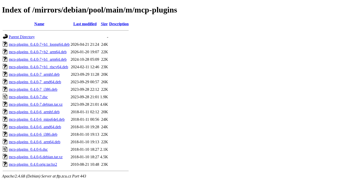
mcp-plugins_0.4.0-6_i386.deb (33, 134)
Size (104, 24)
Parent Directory (22, 37)
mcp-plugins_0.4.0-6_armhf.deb (34, 112)
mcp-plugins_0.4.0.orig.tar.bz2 (33, 164)
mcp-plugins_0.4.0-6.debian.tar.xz (36, 157)
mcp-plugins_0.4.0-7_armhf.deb (34, 74)
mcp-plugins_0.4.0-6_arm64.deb (34, 142)
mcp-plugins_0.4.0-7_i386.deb (33, 89)
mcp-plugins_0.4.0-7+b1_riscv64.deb (38, 67)
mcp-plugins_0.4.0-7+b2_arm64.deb (38, 52)
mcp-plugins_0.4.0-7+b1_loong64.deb (39, 44)
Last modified (85, 24)
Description (119, 24)
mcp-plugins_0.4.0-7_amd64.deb (35, 82)
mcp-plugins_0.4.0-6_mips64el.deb (37, 119)
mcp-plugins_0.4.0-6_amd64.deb (35, 127)
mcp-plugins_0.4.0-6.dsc (28, 149)
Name (39, 24)
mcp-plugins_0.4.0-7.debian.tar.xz (36, 104)
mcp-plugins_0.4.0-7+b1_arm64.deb (38, 59)
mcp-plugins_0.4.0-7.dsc (28, 97)
